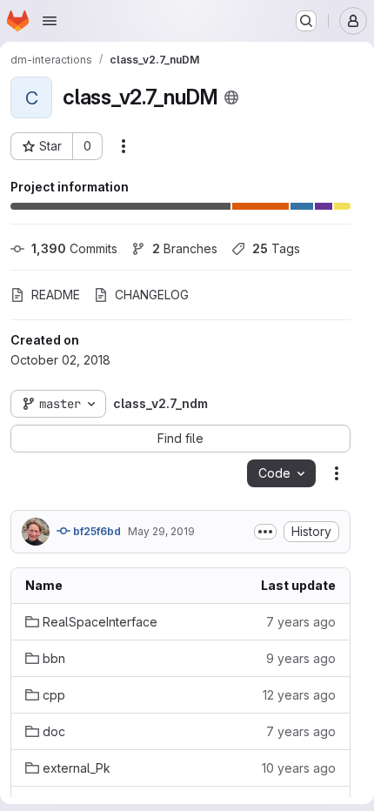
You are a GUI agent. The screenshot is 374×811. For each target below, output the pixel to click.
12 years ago (299, 694)
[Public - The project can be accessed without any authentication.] (231, 97)
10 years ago (299, 768)
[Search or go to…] (306, 20)
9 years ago (301, 658)
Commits (74, 248)
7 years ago (301, 621)
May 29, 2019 (161, 531)
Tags (276, 248)
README (55, 294)
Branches (184, 248)
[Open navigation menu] (49, 21)
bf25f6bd (95, 531)
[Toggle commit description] (265, 532)
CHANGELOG (152, 294)
